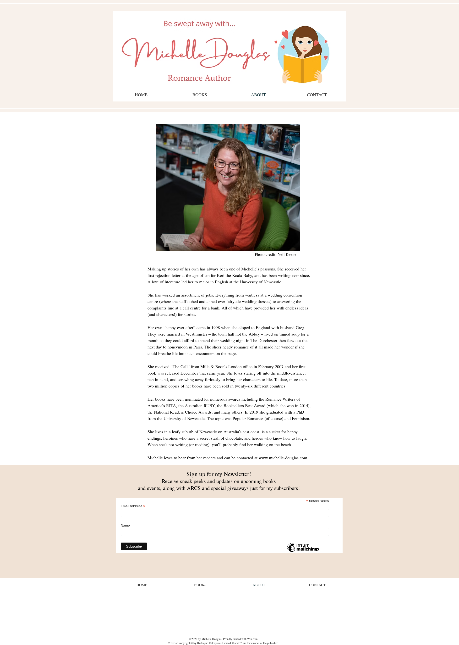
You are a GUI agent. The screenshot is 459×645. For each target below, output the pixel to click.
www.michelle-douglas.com (283, 457)
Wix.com (252, 639)
